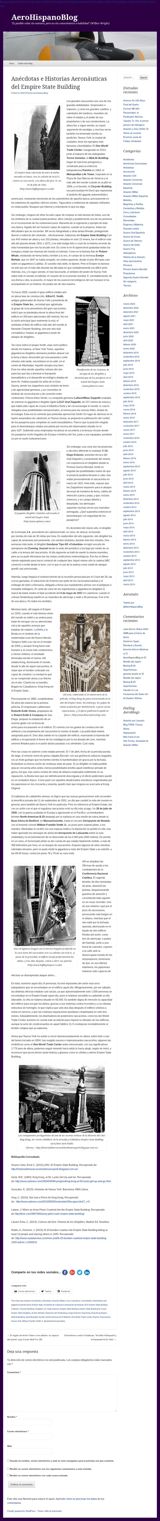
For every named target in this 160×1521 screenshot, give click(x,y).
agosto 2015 (129, 470)
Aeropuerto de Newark (74, 1305)
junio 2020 (128, 336)
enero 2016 (129, 462)
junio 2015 (128, 478)
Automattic (57, 1511)
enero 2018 (129, 417)
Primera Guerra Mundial (135, 269)
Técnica (127, 285)
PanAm (96, 1317)
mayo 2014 (128, 527)
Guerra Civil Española (134, 232)
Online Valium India (100, 2)
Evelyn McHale (38, 1313)
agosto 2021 (129, 315)
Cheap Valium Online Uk (125, 2)
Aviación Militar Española (135, 196)
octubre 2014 (129, 507)
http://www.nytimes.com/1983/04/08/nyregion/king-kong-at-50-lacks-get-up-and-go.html (63, 1181)
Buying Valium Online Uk (14, 2)
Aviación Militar (58, 1301)
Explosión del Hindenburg (56, 1313)
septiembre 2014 (131, 511)
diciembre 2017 (131, 421)
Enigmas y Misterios (133, 224)
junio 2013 (128, 572)
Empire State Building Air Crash (93, 1309)
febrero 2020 (129, 344)
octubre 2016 (129, 442)
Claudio (127, 690)
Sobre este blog (25, 63)
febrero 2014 (129, 539)
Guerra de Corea (131, 236)
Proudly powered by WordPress (21, 1511)
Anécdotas (46, 1301)
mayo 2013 (128, 576)
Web (9, 1446)
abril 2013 (128, 580)
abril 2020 (128, 340)
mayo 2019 (128, 372)
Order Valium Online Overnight (45, 2)
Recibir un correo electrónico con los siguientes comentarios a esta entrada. (51, 1469)
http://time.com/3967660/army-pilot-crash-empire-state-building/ (49, 1213)
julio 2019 (128, 364)
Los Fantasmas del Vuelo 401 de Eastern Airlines (135, 694)
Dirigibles (39, 1309)
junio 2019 (128, 368)
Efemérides (98, 1301)
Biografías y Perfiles (133, 204)
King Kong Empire (99, 1313)
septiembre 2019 (131, 360)
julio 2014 (128, 519)
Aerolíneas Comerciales (135, 163)
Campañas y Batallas (133, 208)
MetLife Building (18, 1317)
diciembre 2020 (131, 332)
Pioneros (127, 265)
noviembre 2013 (131, 551)
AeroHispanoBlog (44, 17)
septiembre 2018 (131, 397)
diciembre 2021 (131, 311)
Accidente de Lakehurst (54, 1305)
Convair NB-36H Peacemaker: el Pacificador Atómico (133, 112)
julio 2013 (128, 568)
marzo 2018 (129, 409)
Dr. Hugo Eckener (51, 1309)
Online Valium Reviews (76, 2)
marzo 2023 (129, 303)
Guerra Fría (129, 248)
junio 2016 (128, 450)
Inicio (11, 63)
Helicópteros (129, 252)
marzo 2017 (129, 429)
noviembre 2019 (131, 356)
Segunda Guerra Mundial (135, 277)
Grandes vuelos (131, 228)
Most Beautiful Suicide (35, 1317)
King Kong (86, 1313)
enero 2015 (129, 494)
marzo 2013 (129, 584)
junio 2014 (128, 523)
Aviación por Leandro (133, 720)
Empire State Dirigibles (21, 1313)
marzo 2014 (129, 535)
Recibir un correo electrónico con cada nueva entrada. (39, 1475)
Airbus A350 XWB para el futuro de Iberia (135, 633)
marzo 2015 (129, 486)
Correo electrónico (17, 1431)
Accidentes (36, 1301)
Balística (127, 200)
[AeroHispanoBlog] (80, 46)
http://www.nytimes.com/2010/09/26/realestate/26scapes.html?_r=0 (53, 1201)
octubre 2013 (129, 555)
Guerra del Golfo (131, 244)
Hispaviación (129, 732)
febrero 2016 (129, 458)
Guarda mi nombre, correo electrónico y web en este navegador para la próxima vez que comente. (62, 1461)
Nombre (12, 1417)
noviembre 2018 (131, 389)
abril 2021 (128, 324)
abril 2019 (128, 376)
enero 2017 (129, 433)
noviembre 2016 (131, 437)
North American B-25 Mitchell (58, 1317)
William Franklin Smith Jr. (32, 1321)
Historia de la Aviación (134, 257)
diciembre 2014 (131, 498)
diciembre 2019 (131, 352)
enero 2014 (129, 543)
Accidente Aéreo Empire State (30, 1305)
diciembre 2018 (131, 385)
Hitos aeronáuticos (132, 261)
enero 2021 (129, 328)
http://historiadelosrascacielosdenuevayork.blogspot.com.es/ (44, 1169)
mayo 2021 (128, 320)
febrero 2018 (129, 413)
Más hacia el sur (131, 736)
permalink (60, 1321)
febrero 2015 (129, 490)
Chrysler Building (27, 1309)
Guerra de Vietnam (132, 240)
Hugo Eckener (75, 1313)
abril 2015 (128, 482)
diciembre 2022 (131, 307)
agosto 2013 (129, 563)
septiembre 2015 (131, 466)
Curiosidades (86, 1301)
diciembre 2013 (131, 547)
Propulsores (129, 273)
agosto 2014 (129, 515)
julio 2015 (128, 474)
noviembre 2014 (131, 502)
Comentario (14, 1372)
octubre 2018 (129, 393)
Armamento (129, 171)
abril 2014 (128, 531)
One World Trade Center (81, 1317)
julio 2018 (128, 401)
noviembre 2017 (131, 425)
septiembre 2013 (131, 559)
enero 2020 (129, 348)
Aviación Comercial (132, 179)
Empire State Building (69, 1309)
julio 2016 (128, 446)
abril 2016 (128, 454)
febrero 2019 (129, 381)
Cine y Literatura (73, 1301)
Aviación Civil (129, 175)
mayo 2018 (128, 405)
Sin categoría (129, 281)
